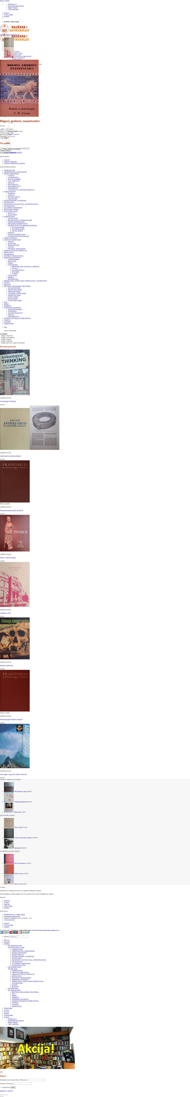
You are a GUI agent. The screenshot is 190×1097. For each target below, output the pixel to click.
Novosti (6, 1012)
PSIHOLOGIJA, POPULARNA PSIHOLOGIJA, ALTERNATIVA (25, 281)
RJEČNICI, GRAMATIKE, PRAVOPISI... (17, 286)
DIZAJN (11, 242)
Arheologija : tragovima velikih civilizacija (13, 774)
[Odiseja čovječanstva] (15, 659)
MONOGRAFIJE (13, 245)
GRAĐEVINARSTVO (15, 313)
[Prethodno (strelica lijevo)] (1, 1096)
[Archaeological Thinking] (15, 394)
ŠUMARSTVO (13, 188)
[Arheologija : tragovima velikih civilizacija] (15, 768)
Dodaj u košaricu (5, 150)
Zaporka (6, 1083)
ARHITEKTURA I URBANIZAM (21, 56)
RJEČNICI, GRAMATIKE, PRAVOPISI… (26, 992)
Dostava (6, 13)
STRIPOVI (7, 306)
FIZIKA (10, 263)
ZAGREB (7, 322)
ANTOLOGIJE (13, 218)
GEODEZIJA (12, 311)
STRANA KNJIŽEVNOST (17, 234)
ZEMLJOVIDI (8, 324)
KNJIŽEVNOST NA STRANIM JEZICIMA (22, 225)
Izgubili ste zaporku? (6, 1091)
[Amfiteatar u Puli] (9, 57)
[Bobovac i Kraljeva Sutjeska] (9, 47)
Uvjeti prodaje (8, 15)
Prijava (13, 1087)
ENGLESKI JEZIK (18, 227)
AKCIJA (7, 160)
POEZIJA (11, 233)
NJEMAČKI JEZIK (14, 295)
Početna (2, 35)
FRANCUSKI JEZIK (15, 290)
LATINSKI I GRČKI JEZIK (17, 293)
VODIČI (15, 274)
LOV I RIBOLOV (14, 181)
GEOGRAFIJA (13, 265)
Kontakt (6, 16)
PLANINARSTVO (18, 270)
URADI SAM (12, 199)
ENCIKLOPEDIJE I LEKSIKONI (15, 200)
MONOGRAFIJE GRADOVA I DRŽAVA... (26, 267)
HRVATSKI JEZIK (14, 291)
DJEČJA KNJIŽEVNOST (16, 222)
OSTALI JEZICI (17, 231)
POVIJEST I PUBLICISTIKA (13, 256)
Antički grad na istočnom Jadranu (10, 456)
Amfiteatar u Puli (5, 613)
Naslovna (7, 901)
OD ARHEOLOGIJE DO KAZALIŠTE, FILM (15, 52)
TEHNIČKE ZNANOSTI (12, 308)
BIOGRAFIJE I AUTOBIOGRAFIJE (20, 220)
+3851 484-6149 (9, 920)
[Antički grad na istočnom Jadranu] (29, 449)
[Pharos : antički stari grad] (15, 551)
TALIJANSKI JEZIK (15, 300)
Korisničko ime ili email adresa (13, 1080)
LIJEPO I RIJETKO (10, 162)
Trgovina (7, 904)
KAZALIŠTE (12, 215)
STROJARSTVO (13, 316)
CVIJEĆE (11, 175)
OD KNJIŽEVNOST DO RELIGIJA (15, 968)
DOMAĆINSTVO (10, 192)
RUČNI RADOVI (14, 197)
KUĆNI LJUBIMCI (14, 179)
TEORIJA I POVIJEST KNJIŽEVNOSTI (17, 318)
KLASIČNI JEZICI (18, 229)
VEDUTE (7, 320)
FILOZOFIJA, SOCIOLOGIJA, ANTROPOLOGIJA (21, 204)
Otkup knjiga (8, 906)
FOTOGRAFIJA (9, 206)
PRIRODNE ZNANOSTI (12, 258)
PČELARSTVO (13, 184)
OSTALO (11, 183)
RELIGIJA (7, 284)
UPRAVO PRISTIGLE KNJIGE (14, 163)
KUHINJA (11, 193)
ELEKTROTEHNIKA (15, 309)
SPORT (6, 304)
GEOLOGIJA (12, 275)
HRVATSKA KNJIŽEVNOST (18, 224)
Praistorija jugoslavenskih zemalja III (11, 510)
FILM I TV (11, 213)
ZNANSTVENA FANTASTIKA (18, 236)
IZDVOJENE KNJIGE (11, 209)
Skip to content (4, 1)
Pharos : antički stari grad (8, 558)
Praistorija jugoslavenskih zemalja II (11, 719)
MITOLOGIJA (9, 252)
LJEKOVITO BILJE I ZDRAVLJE (15, 250)
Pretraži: (6, 936)
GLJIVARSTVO (13, 177)
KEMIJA (11, 277)
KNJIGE (7, 944)
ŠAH (5, 302)
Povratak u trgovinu (13, 134)
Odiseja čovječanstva (6, 665)
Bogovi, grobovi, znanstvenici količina (14, 148)
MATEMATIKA (13, 279)
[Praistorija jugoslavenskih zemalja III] (15, 502)
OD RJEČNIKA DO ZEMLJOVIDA (14, 989)
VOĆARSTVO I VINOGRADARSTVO (21, 190)
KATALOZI (12, 243)
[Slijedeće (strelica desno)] (3, 1096)
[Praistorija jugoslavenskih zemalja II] (15, 711)
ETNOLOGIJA (9, 202)
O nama (6, 902)
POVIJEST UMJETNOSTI (16, 249)
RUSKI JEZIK (12, 299)
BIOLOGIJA (12, 261)
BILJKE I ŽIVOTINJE (18, 58)
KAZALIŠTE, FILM (10, 211)
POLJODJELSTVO (14, 186)
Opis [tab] (5, 327)
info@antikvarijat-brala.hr (12, 916)
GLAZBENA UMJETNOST (13, 208)
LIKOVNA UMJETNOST (12, 240)
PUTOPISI (15, 272)
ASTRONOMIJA (13, 259)
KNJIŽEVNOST (9, 217)
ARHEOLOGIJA (16, 55)
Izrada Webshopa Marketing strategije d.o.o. (46, 930)
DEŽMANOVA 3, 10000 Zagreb (14, 914)
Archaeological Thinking (8, 401)
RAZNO (7, 283)
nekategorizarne (9, 254)
